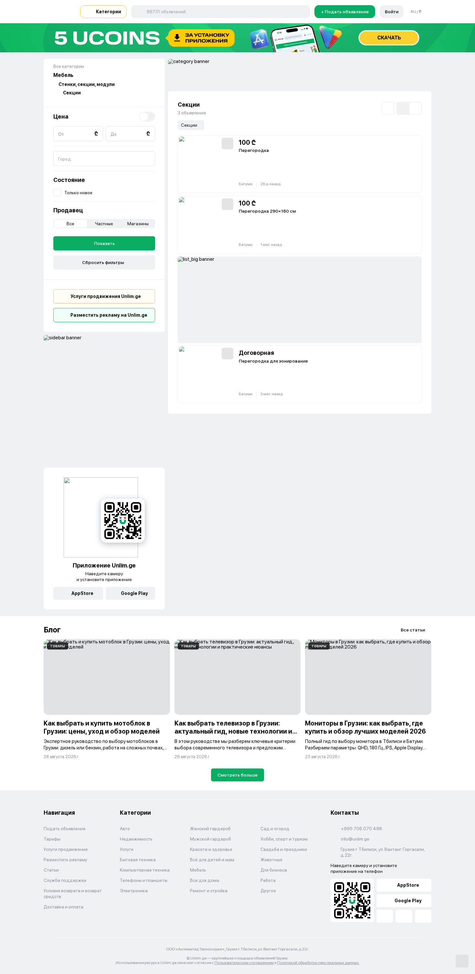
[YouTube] (404, 916)
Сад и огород (275, 828)
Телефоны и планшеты (143, 880)
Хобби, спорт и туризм (284, 839)
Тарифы (52, 839)
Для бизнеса (273, 870)
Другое (268, 890)
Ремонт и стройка (208, 890)
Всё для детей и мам (212, 859)
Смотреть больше (237, 775)
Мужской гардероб (210, 839)
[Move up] (462, 961)
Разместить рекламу (65, 859)
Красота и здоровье (211, 849)
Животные (271, 859)
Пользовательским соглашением (244, 962)
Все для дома (204, 880)
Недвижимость (136, 839)
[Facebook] (384, 916)
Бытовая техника (138, 859)
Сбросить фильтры (103, 262)
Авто (125, 828)
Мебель (198, 870)
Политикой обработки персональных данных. (318, 962)
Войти (391, 11)
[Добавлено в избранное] (227, 143)
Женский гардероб (210, 828)
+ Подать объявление (345, 11)
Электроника (134, 890)
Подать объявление (65, 828)
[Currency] (147, 117)
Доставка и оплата (63, 906)
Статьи (51, 870)
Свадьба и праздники (283, 849)
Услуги (126, 849)
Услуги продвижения (66, 849)
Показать (104, 243)
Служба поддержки (65, 880)
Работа (268, 880)
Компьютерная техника (145, 870)
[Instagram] (423, 916)
